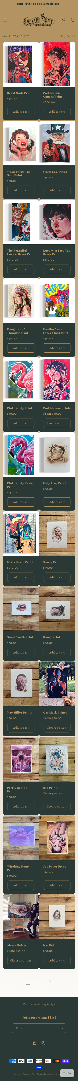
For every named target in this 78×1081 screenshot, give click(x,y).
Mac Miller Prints (19, 712)
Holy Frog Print (54, 483)
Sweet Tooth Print (20, 637)
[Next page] (49, 981)
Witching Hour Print (18, 868)
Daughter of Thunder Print (17, 331)
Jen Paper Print (54, 866)
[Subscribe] (61, 1028)
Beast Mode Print (19, 93)
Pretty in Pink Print (17, 789)
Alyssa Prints (16, 945)
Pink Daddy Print (19, 408)
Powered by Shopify (54, 1074)
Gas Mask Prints (55, 712)
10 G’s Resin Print (20, 562)
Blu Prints (50, 788)
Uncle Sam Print (55, 172)
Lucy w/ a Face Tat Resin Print (56, 252)
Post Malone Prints (57, 408)
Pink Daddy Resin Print (20, 485)
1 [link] (28, 981)
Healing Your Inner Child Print (56, 331)
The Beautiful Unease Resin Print (21, 252)
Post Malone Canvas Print (52, 94)
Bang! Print (51, 637)
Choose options (57, 423)
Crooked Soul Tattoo (33, 1074)
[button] (5, 19)
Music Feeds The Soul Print (19, 173)
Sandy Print (52, 562)
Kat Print (50, 945)
